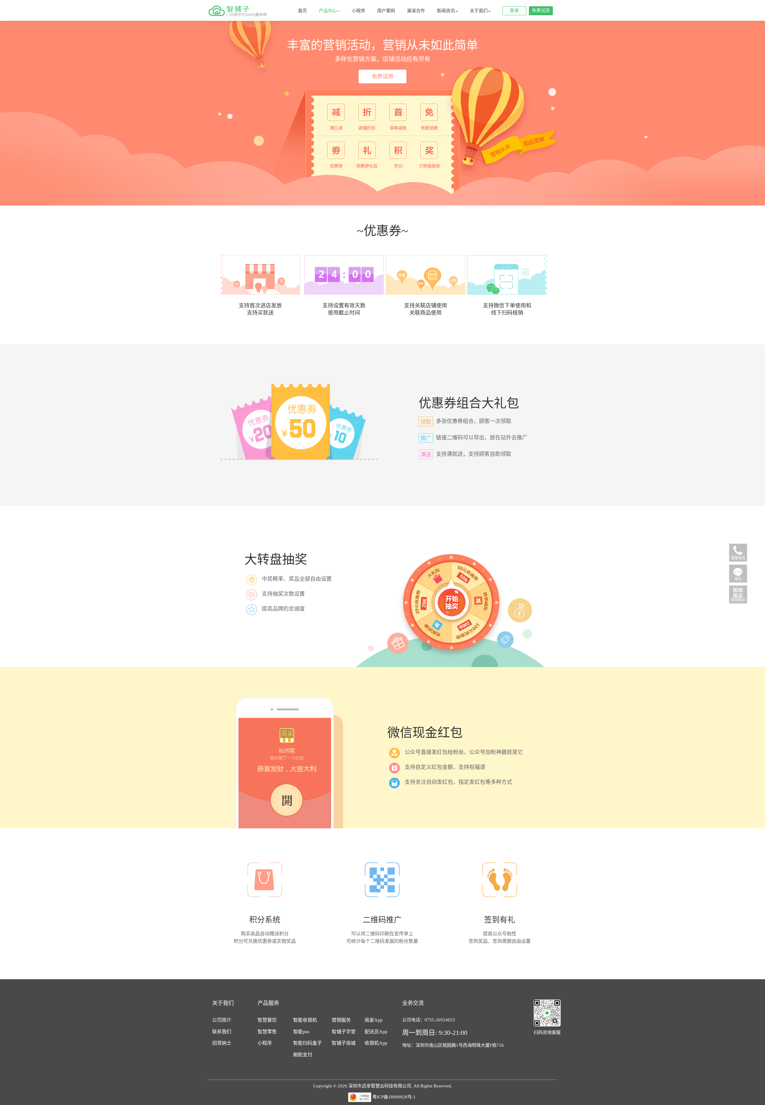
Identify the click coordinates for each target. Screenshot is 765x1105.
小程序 (358, 10)
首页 (302, 10)
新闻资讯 (446, 10)
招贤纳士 (221, 1043)
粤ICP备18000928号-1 (394, 1096)
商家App (373, 1020)
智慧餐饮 (267, 1020)
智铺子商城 (344, 1043)
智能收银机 (305, 1020)
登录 (514, 10)
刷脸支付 (302, 1054)
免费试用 (541, 10)
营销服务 (341, 1020)
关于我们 (479, 10)
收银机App (376, 1043)
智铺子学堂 (344, 1031)
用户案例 (386, 10)
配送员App (376, 1031)
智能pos (301, 1031)
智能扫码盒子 (307, 1043)
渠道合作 (416, 10)
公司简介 (221, 1020)
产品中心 (328, 10)
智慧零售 (267, 1031)
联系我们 (221, 1031)
